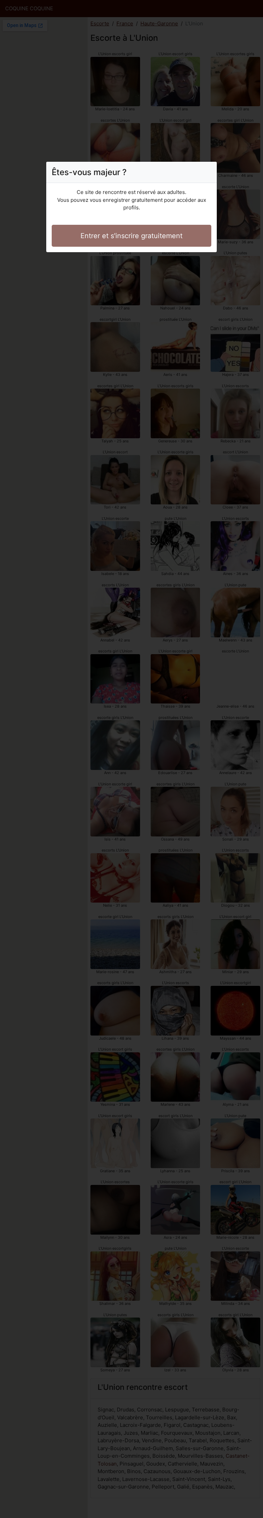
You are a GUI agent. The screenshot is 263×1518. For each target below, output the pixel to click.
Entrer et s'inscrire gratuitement (131, 236)
